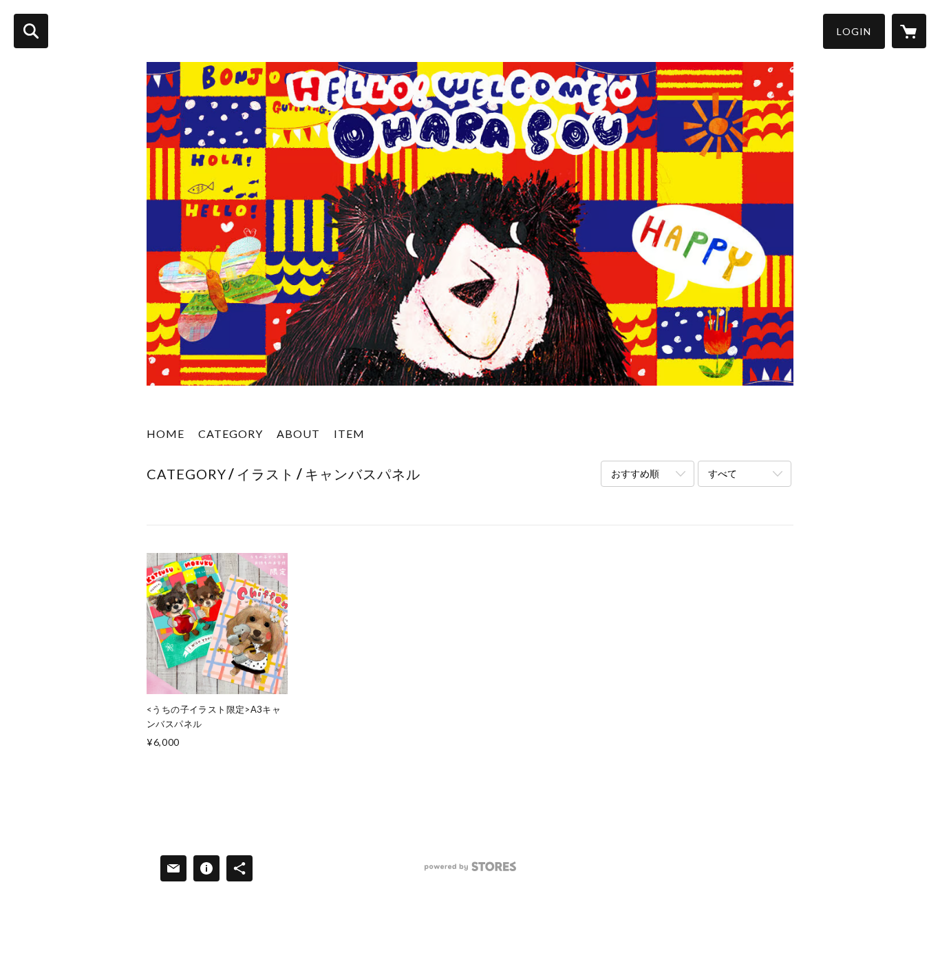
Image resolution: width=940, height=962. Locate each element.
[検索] (31, 31)
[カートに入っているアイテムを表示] (909, 31)
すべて (722, 473)
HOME (165, 433)
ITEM (349, 433)
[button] (854, 31)
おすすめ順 (635, 473)
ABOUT (298, 433)
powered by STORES (470, 871)
